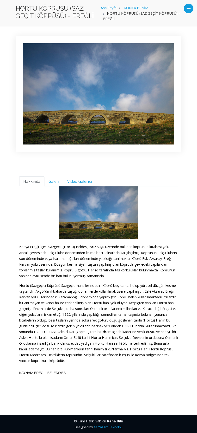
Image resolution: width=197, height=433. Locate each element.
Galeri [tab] (54, 181)
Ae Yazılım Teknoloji (108, 427)
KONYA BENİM (136, 7)
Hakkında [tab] (31, 181)
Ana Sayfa (109, 7)
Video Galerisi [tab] (79, 181)
